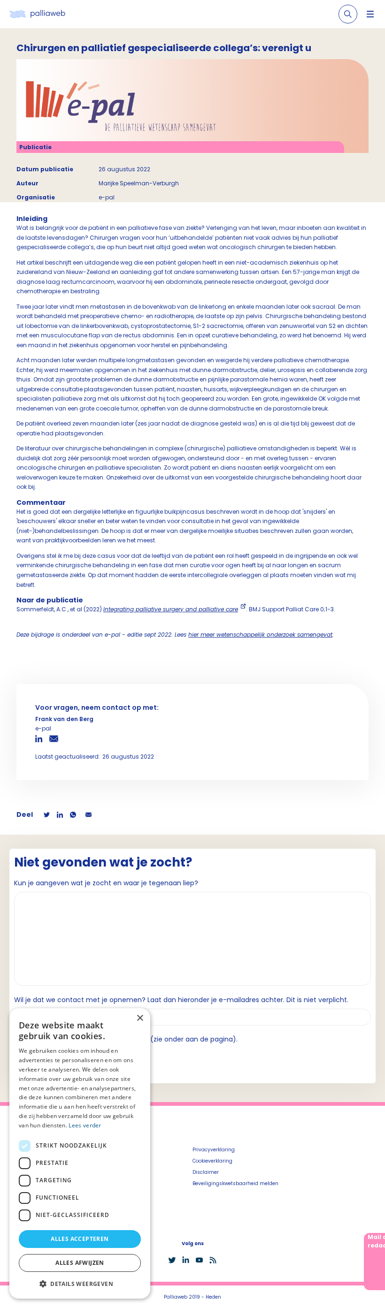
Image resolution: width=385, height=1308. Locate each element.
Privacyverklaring (213, 1149)
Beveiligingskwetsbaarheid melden (235, 1183)
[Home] (37, 14)
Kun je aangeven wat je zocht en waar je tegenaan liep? (106, 883)
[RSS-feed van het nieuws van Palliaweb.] (213, 1260)
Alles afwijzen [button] (79, 1263)
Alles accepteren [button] (79, 1239)
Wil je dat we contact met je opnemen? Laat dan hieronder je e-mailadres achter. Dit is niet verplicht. (181, 999)
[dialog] (79, 1153)
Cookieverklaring (212, 1160)
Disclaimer (205, 1172)
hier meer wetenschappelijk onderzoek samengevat (260, 635)
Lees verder (85, 1125)
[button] (80, 1283)
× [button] (139, 1018)
